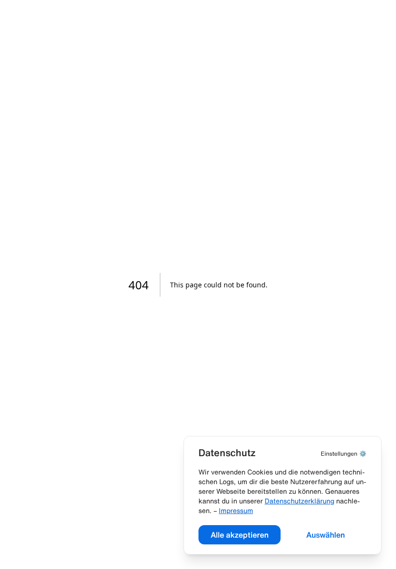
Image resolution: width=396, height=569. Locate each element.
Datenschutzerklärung (299, 501)
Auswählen (325, 535)
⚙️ (344, 453)
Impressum (236, 510)
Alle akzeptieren (240, 535)
